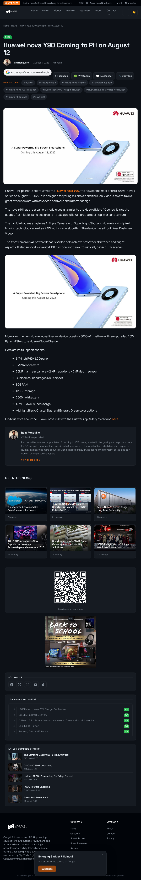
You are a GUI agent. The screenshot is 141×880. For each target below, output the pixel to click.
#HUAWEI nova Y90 (101, 82)
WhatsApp (82, 76)
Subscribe (47, 868)
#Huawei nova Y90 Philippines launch (105, 89)
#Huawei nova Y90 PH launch (21, 89)
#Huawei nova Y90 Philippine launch (61, 89)
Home (34, 10)
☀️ (134, 12)
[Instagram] (27, 684)
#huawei (28, 82)
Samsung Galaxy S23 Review (33, 731)
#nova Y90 (39, 96)
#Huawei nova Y (47, 82)
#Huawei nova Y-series (74, 82)
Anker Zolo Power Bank (36, 797)
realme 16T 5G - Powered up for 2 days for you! (48, 776)
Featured (84, 10)
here (115, 419)
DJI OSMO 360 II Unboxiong (38, 765)
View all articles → (31, 459)
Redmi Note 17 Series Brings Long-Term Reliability (34, 3)
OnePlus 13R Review (29, 725)
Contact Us (111, 12)
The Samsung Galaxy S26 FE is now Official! (46, 754)
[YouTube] (35, 684)
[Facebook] (11, 684)
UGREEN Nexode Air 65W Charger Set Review (42, 709)
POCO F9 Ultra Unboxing (37, 786)
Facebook (61, 76)
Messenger (104, 76)
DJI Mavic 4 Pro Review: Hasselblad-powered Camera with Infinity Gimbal (56, 720)
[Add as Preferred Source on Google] (27, 72)
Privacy (110, 838)
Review (70, 10)
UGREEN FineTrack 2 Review (33, 714)
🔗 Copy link (125, 75)
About (98, 10)
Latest (119, 3)
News (45, 10)
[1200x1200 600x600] (70, 667)
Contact (111, 833)
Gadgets (75, 833)
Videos (57, 10)
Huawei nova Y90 (67, 191)
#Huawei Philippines (16, 96)
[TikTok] (43, 684)
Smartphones (77, 838)
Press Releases (78, 843)
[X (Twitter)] (19, 684)
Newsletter (130, 3)
